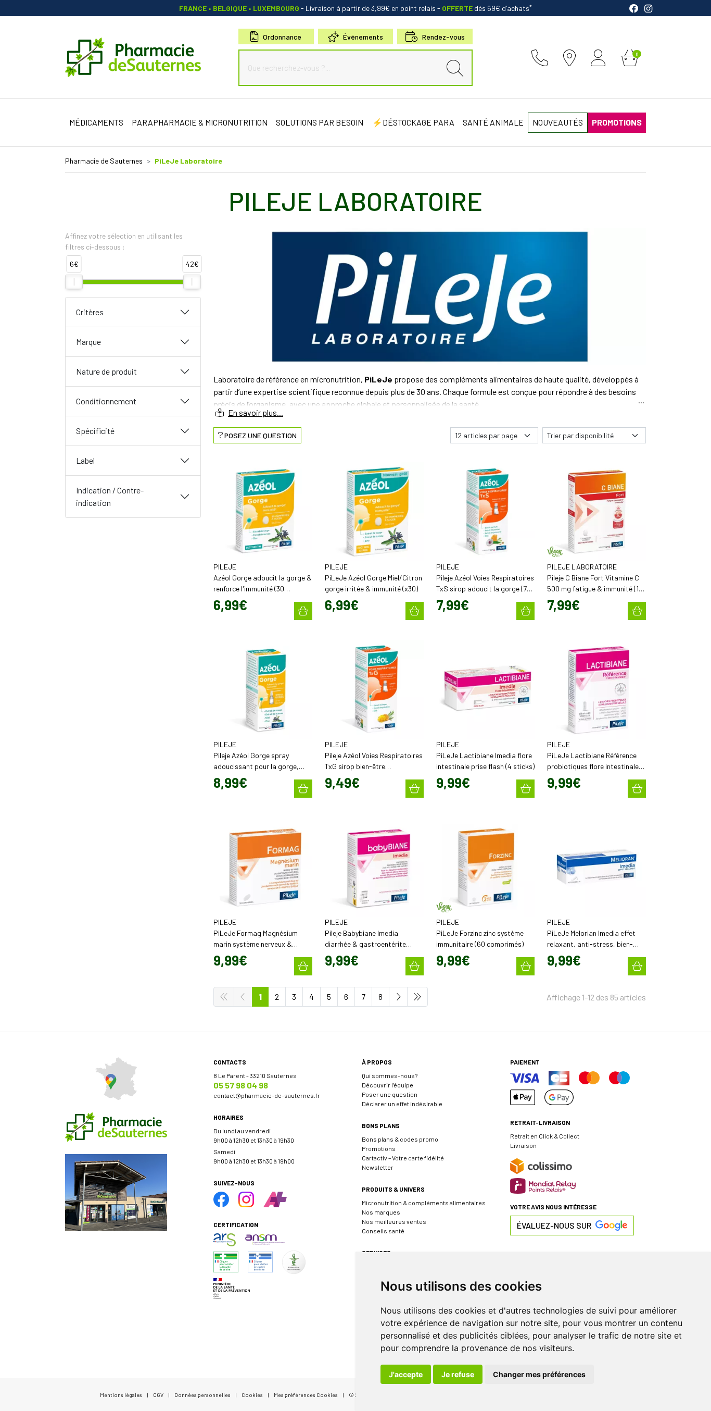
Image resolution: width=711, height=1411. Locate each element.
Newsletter (377, 1167)
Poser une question (389, 1094)
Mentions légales (121, 1394)
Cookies (252, 1394)
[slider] (74, 282)
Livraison (523, 1145)
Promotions (379, 1148)
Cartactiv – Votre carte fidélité (403, 1157)
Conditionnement (106, 401)
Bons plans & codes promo (400, 1139)
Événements (363, 36)
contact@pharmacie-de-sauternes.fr (266, 1095)
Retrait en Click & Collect (544, 1136)
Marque (88, 341)
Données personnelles (202, 1394)
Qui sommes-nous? (389, 1075)
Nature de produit (106, 371)
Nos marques (381, 1212)
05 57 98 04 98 (240, 1085)
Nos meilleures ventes (394, 1221)
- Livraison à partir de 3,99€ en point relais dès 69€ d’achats (355, 8)
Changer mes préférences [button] (539, 1374)
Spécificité (95, 431)
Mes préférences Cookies (306, 1394)
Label (85, 460)
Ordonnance (282, 36)
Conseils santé (383, 1230)
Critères (90, 312)
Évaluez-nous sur (554, 1225)
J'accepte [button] (406, 1374)
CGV (158, 1394)
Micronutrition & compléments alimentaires (424, 1202)
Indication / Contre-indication (110, 496)
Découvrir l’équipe (387, 1084)
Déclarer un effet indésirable (402, 1103)
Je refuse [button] (457, 1374)
